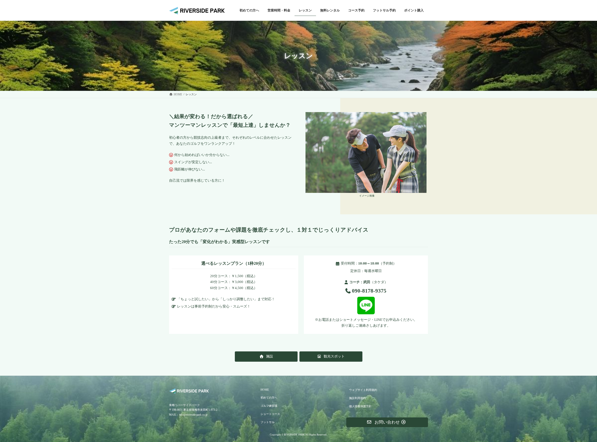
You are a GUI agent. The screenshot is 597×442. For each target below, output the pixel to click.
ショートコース (270, 413)
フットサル (267, 422)
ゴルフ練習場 (268, 405)
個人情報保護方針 (360, 406)
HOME (264, 389)
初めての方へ (268, 397)
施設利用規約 (357, 398)
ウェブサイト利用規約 (363, 390)
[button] (266, 356)
